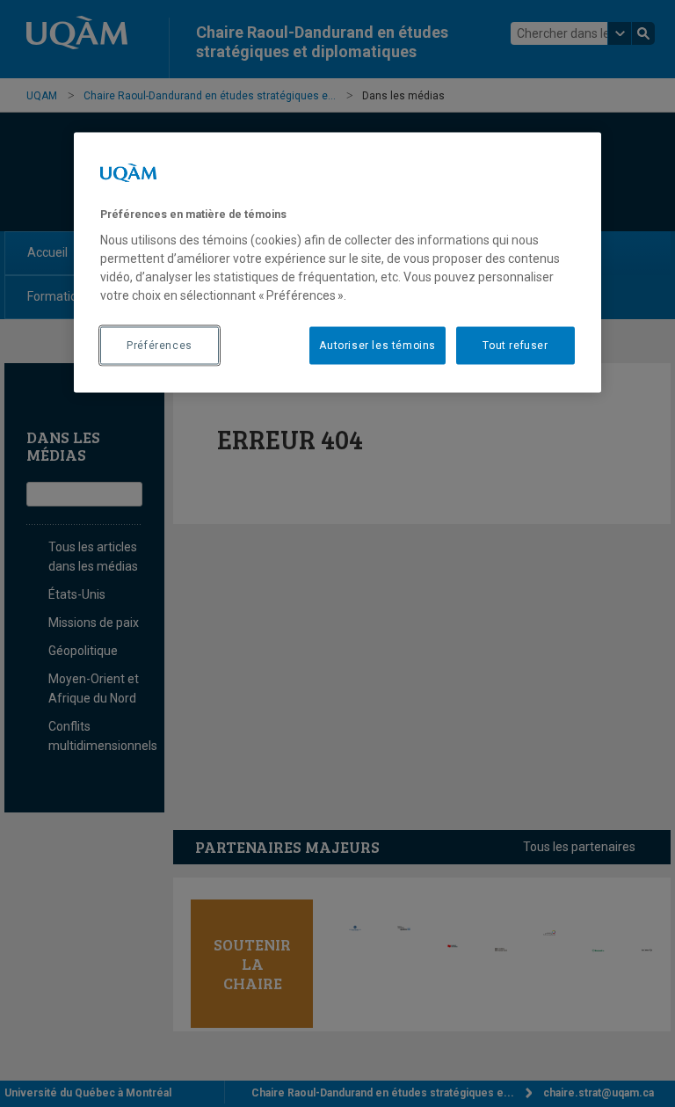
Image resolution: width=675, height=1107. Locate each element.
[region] (337, 262)
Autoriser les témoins (377, 345)
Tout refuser (515, 345)
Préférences (159, 345)
